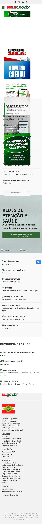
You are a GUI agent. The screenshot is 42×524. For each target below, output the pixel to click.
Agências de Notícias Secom (12, 465)
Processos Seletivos (9, 445)
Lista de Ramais (10, 495)
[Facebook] (15, 2)
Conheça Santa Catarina (11, 476)
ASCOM (5, 436)
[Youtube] (23, 2)
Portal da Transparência (11, 469)
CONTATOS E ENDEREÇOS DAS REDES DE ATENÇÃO (22, 235)
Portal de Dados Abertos (11, 478)
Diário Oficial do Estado (11, 471)
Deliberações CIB (8, 452)
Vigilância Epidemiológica (11, 423)
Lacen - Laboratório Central (12, 430)
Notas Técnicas (7, 454)
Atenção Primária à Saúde (12, 441)
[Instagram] (26, 2)
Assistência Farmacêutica (11, 439)
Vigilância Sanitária (9, 421)
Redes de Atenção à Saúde (12, 443)
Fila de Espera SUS (9, 463)
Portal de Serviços (8, 467)
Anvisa (4, 482)
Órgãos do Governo (9, 474)
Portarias (5, 456)
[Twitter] (19, 2)
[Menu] (3, 7)
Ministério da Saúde (9, 480)
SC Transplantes (8, 428)
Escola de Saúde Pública (11, 425)
